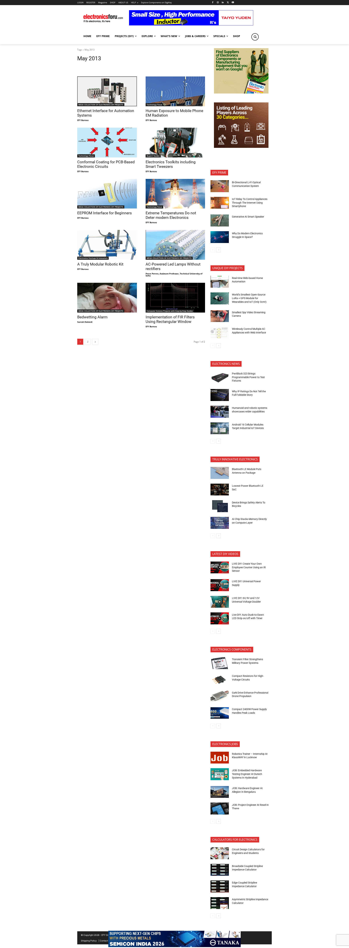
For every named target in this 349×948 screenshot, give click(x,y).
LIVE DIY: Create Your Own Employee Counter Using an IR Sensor (249, 567)
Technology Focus (154, 104)
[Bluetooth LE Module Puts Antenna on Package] (219, 473)
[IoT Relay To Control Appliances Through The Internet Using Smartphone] (219, 203)
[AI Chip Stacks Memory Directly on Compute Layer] (219, 523)
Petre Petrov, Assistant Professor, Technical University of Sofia (174, 274)
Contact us (105, 940)
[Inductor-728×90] (191, 24)
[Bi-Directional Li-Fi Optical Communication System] (219, 186)
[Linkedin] (223, 3)
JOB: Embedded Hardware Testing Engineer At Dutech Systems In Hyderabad (247, 774)
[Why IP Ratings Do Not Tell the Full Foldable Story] (219, 395)
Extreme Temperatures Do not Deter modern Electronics (171, 215)
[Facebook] (212, 3)
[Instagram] (218, 3)
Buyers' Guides (153, 156)
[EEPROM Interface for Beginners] (107, 194)
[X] (228, 3)
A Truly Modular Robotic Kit (100, 264)
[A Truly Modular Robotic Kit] (107, 245)
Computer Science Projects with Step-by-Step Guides (170, 311)
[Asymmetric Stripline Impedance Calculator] (219, 903)
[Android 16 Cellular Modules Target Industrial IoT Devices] (219, 428)
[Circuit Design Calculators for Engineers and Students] (219, 853)
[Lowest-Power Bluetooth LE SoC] (219, 490)
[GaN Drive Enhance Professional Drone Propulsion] (219, 696)
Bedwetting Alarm (92, 317)
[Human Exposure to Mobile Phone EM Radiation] (175, 91)
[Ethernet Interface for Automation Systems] (107, 91)
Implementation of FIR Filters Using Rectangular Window (170, 319)
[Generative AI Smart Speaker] (219, 220)
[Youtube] (233, 3)
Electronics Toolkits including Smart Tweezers (171, 164)
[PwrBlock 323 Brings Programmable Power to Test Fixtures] (219, 377)
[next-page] (95, 342)
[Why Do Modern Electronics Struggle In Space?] (219, 237)
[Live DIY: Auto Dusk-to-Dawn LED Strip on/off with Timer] (219, 618)
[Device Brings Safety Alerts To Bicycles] (219, 506)
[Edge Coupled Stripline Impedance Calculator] (219, 886)
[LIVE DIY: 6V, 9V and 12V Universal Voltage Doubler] (219, 602)
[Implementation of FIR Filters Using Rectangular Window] (175, 298)
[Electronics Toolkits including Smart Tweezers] (175, 142)
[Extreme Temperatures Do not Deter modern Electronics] (175, 194)
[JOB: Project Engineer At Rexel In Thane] (219, 809)
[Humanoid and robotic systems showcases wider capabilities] (219, 412)
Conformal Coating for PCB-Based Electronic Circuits (106, 164)
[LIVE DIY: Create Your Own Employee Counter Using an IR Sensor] (219, 568)
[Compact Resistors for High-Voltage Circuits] (219, 680)
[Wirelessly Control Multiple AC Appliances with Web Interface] (219, 333)
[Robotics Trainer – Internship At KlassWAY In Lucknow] (219, 758)
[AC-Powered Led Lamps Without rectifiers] (175, 245)
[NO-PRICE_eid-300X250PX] (241, 92)
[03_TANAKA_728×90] (174, 946)
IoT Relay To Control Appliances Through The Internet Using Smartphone (249, 203)
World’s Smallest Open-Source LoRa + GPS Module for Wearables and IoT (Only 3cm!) (249, 298)
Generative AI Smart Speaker (248, 216)
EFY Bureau (83, 120)
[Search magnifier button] (255, 37)
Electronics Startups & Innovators (93, 258)
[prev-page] (212, 250)
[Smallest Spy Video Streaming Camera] (219, 316)
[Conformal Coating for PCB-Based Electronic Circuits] (107, 142)
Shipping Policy (89, 940)
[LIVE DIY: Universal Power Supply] (219, 585)
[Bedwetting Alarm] (107, 298)
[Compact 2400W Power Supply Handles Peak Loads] (219, 713)
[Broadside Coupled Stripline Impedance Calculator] (219, 870)
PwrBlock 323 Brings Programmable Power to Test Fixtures (248, 377)
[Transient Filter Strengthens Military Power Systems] (219, 663)
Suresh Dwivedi (84, 322)
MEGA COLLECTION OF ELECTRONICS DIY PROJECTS (100, 104)
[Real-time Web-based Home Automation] (219, 282)
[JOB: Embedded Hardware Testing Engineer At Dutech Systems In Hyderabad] (219, 774)
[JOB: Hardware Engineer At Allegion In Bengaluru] (219, 792)
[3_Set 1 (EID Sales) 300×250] (241, 146)
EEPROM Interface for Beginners (104, 213)
